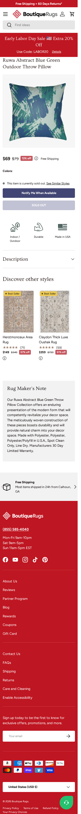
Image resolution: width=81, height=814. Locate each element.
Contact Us (11, 654)
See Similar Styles (58, 183)
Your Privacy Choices (15, 812)
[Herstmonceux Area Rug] (18, 311)
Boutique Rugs (20, 801)
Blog (6, 607)
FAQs (7, 663)
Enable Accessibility (17, 698)
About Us (10, 581)
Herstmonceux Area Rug (18, 339)
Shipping (9, 671)
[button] (72, 14)
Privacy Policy (11, 808)
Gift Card (10, 634)
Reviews (9, 590)
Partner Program (15, 599)
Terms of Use (30, 808)
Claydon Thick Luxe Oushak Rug (53, 339)
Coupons (9, 625)
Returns (8, 680)
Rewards (9, 616)
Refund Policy (50, 808)
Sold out (39, 205)
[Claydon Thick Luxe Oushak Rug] (55, 311)
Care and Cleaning (16, 689)
